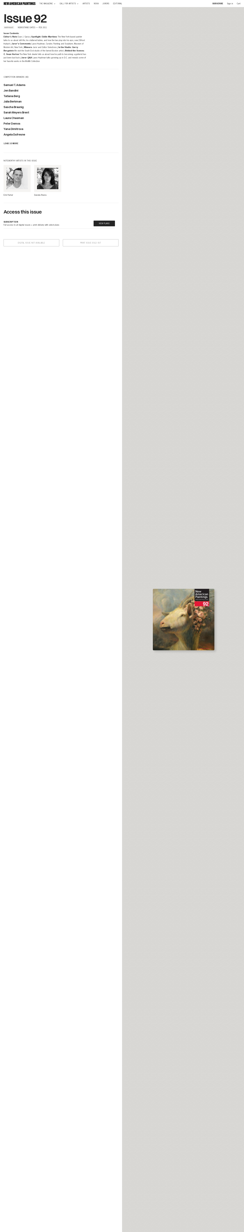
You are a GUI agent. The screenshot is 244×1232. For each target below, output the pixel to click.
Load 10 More (11, 144)
